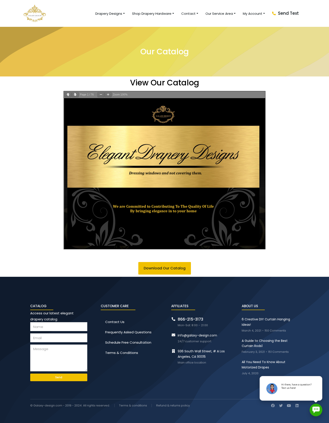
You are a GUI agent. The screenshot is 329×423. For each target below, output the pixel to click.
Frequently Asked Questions (128, 332)
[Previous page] (68, 94)
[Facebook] (273, 405)
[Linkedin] (297, 405)
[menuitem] (110, 13)
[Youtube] (289, 405)
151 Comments (278, 352)
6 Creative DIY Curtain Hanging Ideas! (266, 322)
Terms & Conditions (121, 352)
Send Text (288, 13)
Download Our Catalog (165, 268)
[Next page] (75, 94)
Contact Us (114, 321)
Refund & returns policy (173, 406)
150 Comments (275, 331)
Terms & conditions (133, 406)
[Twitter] (281, 405)
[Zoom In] (108, 94)
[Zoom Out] (101, 94)
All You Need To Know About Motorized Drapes (263, 365)
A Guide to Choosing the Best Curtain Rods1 (265, 343)
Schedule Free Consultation (128, 342)
